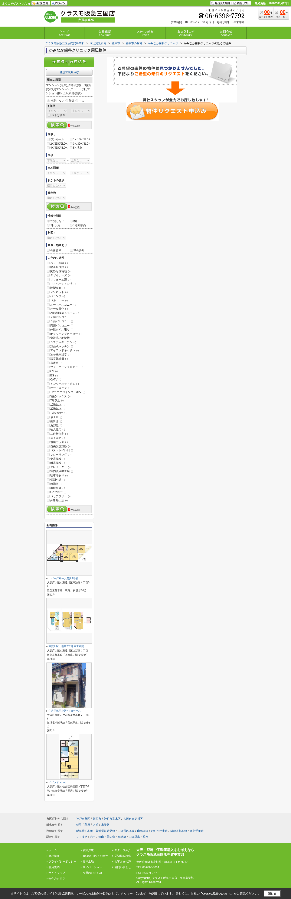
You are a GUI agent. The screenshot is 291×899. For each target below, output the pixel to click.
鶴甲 (79, 824)
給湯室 (56, 483)
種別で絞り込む (69, 72)
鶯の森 (111, 836)
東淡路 (105, 824)
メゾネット (59, 292)
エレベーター (60, 467)
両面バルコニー (61, 325)
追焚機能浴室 (60, 354)
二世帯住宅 (59, 433)
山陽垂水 (134, 836)
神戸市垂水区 (112, 818)
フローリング (60, 454)
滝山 (101, 836)
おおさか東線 (159, 830)
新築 (71, 100)
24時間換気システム (64, 313)
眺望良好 (57, 287)
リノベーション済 (63, 283)
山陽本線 (142, 830)
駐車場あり (59, 475)
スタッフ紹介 (122, 850)
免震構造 (57, 458)
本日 (76, 221)
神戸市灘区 (83, 818)
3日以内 (55, 225)
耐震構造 (57, 462)
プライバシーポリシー (62, 861)
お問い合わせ (122, 867)
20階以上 (57, 408)
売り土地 (88, 861)
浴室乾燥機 (59, 358)
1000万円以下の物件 (95, 856)
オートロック (60, 387)
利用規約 (54, 867)
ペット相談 (59, 263)
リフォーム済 (60, 279)
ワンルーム (57, 139)
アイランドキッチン (64, 350)
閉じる (272, 893)
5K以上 (77, 147)
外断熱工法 (59, 500)
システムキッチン (63, 342)
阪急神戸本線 (84, 830)
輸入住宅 (57, 429)
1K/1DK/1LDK (81, 139)
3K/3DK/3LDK (81, 143)
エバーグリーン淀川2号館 (63, 578)
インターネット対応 (64, 383)
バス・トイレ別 (61, 450)
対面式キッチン (61, 346)
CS (54, 371)
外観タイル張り (61, 329)
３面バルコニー (61, 321)
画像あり (55, 250)
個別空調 (57, 479)
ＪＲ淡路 (81, 836)
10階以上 (57, 404)
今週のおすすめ (92, 872)
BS (54, 375)
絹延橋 (122, 836)
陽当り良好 (59, 267)
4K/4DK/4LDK (59, 147)
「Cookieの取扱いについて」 (217, 893)
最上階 (56, 417)
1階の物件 (58, 413)
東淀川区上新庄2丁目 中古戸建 (66, 646)
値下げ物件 (58, 115)
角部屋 (56, 425)
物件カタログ (57, 878)
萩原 (87, 824)
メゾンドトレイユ (59, 782)
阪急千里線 (197, 830)
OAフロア (58, 492)
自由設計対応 (60, 446)
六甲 (93, 836)
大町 (95, 824)
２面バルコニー (61, 317)
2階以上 (57, 400)
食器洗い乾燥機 (61, 337)
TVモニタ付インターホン (67, 392)
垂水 (145, 836)
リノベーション (92, 867)
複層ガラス (59, 442)
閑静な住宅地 (60, 271)
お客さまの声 (122, 861)
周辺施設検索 (122, 856)
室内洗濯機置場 (61, 471)
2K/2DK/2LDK (59, 143)
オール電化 (59, 308)
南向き (56, 421)
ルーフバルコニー (63, 304)
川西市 (97, 818)
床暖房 (56, 363)
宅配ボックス (60, 396)
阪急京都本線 (178, 830)
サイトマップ (57, 872)
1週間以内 (79, 225)
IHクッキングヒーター (66, 333)
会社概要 (54, 856)
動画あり (79, 250)
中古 (81, 100)
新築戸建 (88, 850)
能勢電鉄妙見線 (105, 830)
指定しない (57, 100)
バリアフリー (60, 496)
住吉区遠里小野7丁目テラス (65, 710)
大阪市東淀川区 (133, 818)
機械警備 (57, 488)
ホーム (53, 850)
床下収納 (57, 438)
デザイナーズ (60, 275)
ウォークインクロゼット (67, 367)
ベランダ (57, 296)
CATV (55, 379)
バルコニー (59, 300)
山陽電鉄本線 (126, 830)
